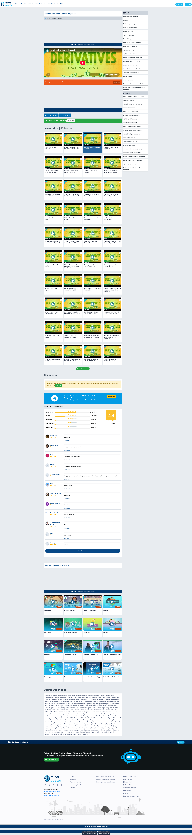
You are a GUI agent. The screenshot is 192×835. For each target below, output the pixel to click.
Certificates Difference (131, 796)
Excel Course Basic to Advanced (132, 42)
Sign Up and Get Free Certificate (59, 120)
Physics (60, 18)
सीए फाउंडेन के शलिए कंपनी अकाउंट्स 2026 (132, 149)
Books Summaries (52, 4)
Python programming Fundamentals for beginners (134, 88)
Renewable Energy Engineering (131, 61)
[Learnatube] (6, 3)
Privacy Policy (128, 782)
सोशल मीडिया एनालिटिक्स (128, 100)
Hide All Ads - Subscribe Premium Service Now (83, 44)
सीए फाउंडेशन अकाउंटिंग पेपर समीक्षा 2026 (132, 153)
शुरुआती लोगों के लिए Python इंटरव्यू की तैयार (132, 104)
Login (189, 4)
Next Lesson (64, 115)
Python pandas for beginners (131, 164)
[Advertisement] (83, 31)
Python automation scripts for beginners (134, 156)
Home (16, 4)
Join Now (181, 742)
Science (54, 18)
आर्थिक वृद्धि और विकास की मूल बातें (130, 141)
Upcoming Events (76, 785)
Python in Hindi (127, 76)
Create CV (42, 4)
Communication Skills (129, 35)
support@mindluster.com (52, 795)
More (62, 4)
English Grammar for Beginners (131, 65)
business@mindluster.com (52, 791)
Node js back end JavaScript (105, 779)
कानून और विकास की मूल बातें (129, 138)
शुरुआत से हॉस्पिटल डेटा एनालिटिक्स (130, 111)
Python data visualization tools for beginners (132, 168)
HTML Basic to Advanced (130, 46)
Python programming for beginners (132, 160)
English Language (128, 31)
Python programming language (131, 24)
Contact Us (128, 779)
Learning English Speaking (130, 16)
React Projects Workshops (105, 776)
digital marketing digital (129, 54)
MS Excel (125, 20)
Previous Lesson (51, 115)
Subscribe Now (52, 760)
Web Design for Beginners (130, 27)
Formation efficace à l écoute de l (132, 57)
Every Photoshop (128, 80)
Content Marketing (128, 50)
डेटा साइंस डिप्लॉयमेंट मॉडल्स (129, 108)
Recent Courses (33, 4)
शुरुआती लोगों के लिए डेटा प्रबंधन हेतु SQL (132, 115)
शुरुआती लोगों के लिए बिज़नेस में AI (130, 123)
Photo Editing (127, 39)
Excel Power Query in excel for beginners (134, 84)
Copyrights (127, 790)
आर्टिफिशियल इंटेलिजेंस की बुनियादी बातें (131, 72)
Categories (23, 4)
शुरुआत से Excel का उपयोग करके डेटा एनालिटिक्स (133, 96)
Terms (126, 793)
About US (127, 785)
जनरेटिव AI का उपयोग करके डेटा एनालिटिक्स (132, 130)
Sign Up (180, 4)
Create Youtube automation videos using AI (135, 69)
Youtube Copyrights (130, 787)
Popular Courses (75, 782)
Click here (58, 385)
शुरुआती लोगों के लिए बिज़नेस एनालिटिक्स (131, 134)
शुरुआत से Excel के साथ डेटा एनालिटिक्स (132, 126)
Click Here (117, 82)
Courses (73, 779)
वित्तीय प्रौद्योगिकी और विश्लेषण (129, 145)
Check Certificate (130, 776)
